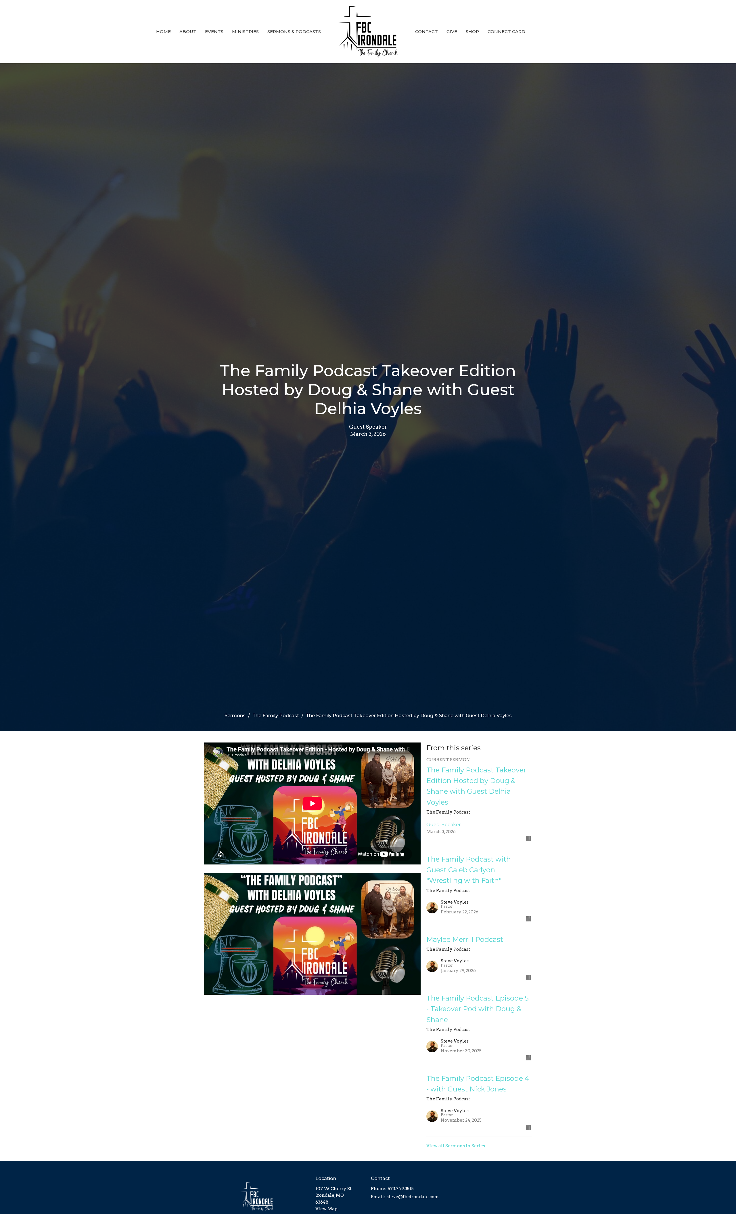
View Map (326, 1208)
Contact (426, 31)
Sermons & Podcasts (294, 31)
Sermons (235, 715)
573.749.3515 (401, 1188)
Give (451, 31)
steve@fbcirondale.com (413, 1196)
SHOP (472, 31)
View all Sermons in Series (455, 1145)
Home (163, 31)
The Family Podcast (275, 715)
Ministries (245, 31)
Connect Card (506, 31)
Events (214, 31)
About (187, 31)
